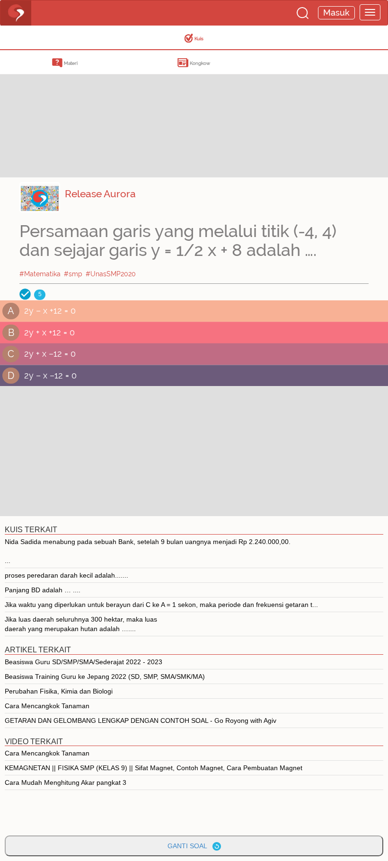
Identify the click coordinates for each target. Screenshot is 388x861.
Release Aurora (100, 194)
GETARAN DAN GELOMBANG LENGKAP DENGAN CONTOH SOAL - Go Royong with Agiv (140, 720)
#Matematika (40, 274)
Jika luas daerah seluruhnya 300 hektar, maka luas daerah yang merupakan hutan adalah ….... (81, 624)
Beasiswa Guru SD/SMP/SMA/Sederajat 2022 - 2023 (83, 662)
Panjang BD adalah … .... (42, 590)
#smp (73, 274)
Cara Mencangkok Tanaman (47, 706)
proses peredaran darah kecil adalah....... (66, 575)
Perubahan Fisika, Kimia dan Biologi (59, 691)
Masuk (336, 13)
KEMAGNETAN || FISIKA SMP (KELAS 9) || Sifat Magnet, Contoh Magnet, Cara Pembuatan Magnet (153, 768)
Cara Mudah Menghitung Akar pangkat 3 (65, 782)
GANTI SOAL (190, 846)
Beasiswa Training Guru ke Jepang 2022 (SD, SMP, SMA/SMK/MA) (105, 676)
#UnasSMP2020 (111, 274)
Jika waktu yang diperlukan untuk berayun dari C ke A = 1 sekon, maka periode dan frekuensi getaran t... (161, 604)
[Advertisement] (76, 111)
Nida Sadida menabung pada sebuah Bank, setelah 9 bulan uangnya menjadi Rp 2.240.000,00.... (148, 551)
